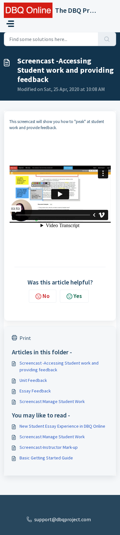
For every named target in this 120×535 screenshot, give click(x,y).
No (46, 296)
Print (25, 338)
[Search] (107, 39)
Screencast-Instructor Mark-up (49, 447)
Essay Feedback (35, 391)
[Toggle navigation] (10, 23)
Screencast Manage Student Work (52, 401)
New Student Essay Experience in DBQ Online (62, 426)
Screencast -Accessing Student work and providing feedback (59, 366)
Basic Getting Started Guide (46, 458)
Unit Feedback (33, 380)
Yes (78, 296)
